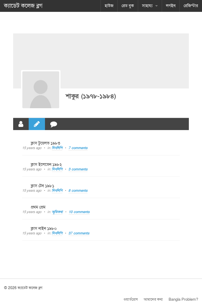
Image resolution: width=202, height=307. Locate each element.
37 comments (78, 233)
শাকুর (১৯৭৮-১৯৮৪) (91, 96)
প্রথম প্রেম (38, 207)
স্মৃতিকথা (57, 212)
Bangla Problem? (183, 299)
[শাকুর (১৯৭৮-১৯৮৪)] (40, 90)
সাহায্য (147, 6)
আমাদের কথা (153, 299)
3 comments (78, 169)
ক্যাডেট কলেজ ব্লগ (23, 6)
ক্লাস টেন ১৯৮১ (42, 186)
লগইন (170, 6)
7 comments (78, 148)
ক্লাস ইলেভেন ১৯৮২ (46, 164)
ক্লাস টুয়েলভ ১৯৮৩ (45, 143)
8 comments (78, 190)
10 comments (79, 212)
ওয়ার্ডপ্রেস (130, 299)
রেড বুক (128, 6)
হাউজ (109, 6)
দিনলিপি (57, 148)
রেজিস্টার (191, 6)
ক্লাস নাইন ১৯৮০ (44, 228)
